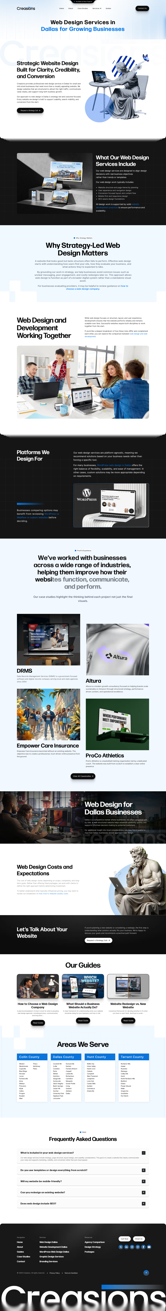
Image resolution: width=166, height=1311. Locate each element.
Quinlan (89, 1086)
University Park (58, 1093)
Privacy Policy (55, 1273)
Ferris (55, 1071)
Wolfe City (90, 1064)
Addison (69, 1091)
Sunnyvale (57, 1081)
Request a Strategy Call (29, 110)
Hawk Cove (91, 1069)
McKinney (36, 1066)
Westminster (23, 1066)
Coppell (68, 1071)
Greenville (90, 1091)
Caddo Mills (91, 1083)
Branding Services (49, 1261)
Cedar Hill (56, 1088)
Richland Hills (125, 1064)
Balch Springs (58, 1086)
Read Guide (38, 1023)
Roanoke (124, 1069)
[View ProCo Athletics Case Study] (145, 745)
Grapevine (124, 1091)
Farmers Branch (71, 1069)
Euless (123, 1083)
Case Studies (83, 8)
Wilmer (55, 1074)
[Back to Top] (146, 1273)
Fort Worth (124, 1096)
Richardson (70, 1076)
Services (96, 8)
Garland (68, 1088)
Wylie (21, 1088)
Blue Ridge (23, 1071)
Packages (89, 1252)
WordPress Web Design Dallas (54, 1252)
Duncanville (70, 1064)
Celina (21, 1091)
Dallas (68, 1093)
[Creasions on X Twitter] (121, 1247)
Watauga (124, 1071)
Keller (123, 1088)
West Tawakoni (92, 1076)
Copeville (22, 1069)
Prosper (22, 1093)
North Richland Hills (128, 1079)
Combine (56, 1069)
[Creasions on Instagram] (138, 1247)
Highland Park (58, 1096)
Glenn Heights (58, 1083)
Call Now (124, 1239)
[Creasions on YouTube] (149, 1247)
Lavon (21, 1076)
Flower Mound (126, 1086)
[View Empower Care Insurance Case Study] (76, 735)
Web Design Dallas (49, 1242)
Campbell (90, 1074)
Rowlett (22, 1096)
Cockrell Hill (57, 1064)
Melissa (22, 1083)
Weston (22, 1064)
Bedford (124, 1081)
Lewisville (69, 1074)
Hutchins (56, 1076)
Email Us (139, 1239)
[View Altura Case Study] (145, 670)
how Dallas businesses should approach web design (111, 833)
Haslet (123, 1066)
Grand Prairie (70, 1083)
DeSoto (68, 1066)
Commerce (91, 1088)
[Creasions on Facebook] (143, 1247)
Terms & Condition (71, 1273)
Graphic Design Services (52, 1256)
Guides (108, 8)
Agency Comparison (95, 1242)
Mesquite (69, 1081)
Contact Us (142, 8)
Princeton (22, 1086)
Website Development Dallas (53, 1247)
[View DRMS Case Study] (76, 660)
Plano (35, 1069)
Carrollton (69, 1079)
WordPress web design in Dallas (114, 465)
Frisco (35, 1064)
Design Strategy (93, 1247)
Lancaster (56, 1098)
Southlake (124, 1093)
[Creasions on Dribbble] (132, 1247)
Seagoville (57, 1079)
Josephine (90, 1079)
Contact (21, 1261)
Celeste (89, 1071)
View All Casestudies (82, 776)
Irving (68, 1086)
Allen (21, 1098)
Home (61, 8)
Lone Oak (90, 1081)
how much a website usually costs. (53, 893)
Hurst (123, 1076)
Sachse (55, 1091)
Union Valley (91, 1066)
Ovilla (55, 1066)
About (70, 8)
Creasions (26, 1273)
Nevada (22, 1074)
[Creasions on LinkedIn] (126, 1247)
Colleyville (124, 1074)
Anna (21, 1081)
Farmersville (23, 1079)
